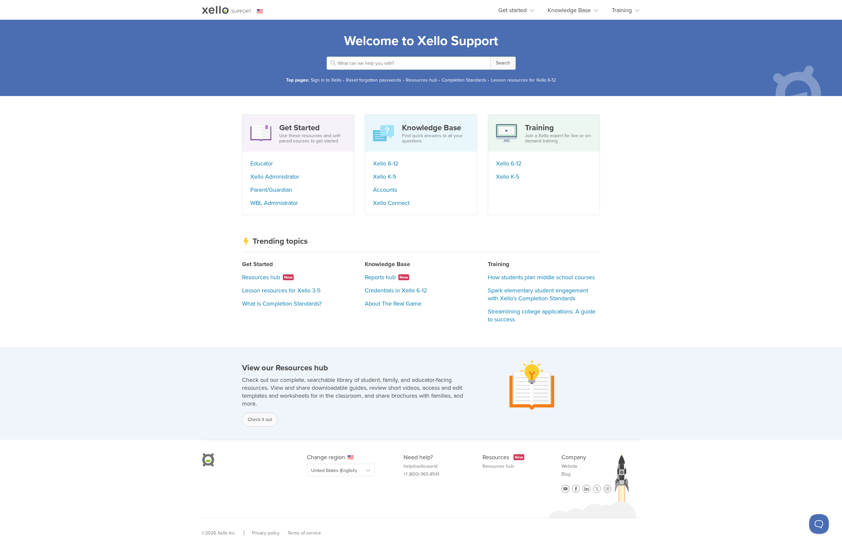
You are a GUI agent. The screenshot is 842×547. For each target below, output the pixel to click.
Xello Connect (391, 203)
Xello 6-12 (386, 163)
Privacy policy (266, 533)
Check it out (260, 419)
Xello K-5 (384, 176)
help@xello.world (420, 466)
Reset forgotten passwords (373, 80)
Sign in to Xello (326, 80)
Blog (566, 474)
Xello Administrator (274, 176)
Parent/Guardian (271, 189)
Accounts (385, 189)
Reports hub (386, 277)
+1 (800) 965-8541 (421, 474)
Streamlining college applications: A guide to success (541, 315)
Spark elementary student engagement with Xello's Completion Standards (538, 294)
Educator (261, 163)
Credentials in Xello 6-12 (396, 290)
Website (569, 466)
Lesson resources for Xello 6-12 (523, 80)
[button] (503, 63)
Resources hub (421, 80)
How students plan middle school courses (541, 277)
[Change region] (264, 11)
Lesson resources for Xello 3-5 (281, 290)
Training (622, 10)
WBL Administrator (274, 203)
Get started (512, 10)
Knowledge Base (569, 10)
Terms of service (304, 533)
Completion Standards (464, 80)
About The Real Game (393, 303)
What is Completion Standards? (282, 303)
